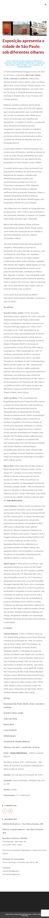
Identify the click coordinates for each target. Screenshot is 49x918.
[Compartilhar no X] (5, 811)
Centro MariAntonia (18, 753)
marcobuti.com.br (14, 500)
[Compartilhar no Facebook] (10, 811)
